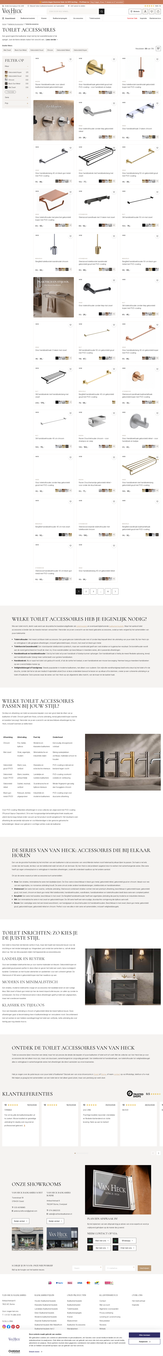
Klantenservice (155, 18)
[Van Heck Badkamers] (12, 11)
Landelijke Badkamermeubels (46, 1309)
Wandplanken (72, 1329)
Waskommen (72, 1321)
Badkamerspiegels (60, 18)
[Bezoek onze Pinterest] (13, 1327)
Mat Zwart (7, 50)
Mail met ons (100, 1241)
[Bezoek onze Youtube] (18, 1327)
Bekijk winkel (19, 1221)
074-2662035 (53, 1210)
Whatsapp (126, 1241)
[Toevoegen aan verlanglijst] (71, 59)
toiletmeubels (82, 626)
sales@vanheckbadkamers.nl (59, 1214)
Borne (103, 1074)
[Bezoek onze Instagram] (4, 1327)
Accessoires (78, 18)
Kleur (7, 66)
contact (117, 1074)
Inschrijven (144, 1268)
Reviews (102, 1325)
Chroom (50, 50)
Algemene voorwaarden (109, 1309)
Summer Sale (132, 18)
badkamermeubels (116, 626)
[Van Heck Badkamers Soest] (27, 1239)
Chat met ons (126, 1248)
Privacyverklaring (106, 1313)
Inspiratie (143, 18)
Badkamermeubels (28, 18)
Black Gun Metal (21, 50)
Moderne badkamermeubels (46, 1317)
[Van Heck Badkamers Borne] (62, 1239)
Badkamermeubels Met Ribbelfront (48, 1325)
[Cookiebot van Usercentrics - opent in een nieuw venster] (14, 1351)
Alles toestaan (144, 1335)
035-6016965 (18, 1207)
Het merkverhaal (138, 1301)
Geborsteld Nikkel (63, 50)
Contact (102, 1301)
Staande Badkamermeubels (46, 1321)
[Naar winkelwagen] (158, 11)
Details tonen (34, 1352)
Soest (96, 1074)
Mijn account (104, 1305)
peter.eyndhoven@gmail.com (24, 1211)
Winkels (136, 11)
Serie (7, 97)
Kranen (44, 18)
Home (4, 24)
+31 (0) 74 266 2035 (12, 1315)
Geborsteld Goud (36, 50)
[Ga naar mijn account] (145, 11)
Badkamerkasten (74, 1305)
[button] (75, 1153)
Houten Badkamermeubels (45, 1301)
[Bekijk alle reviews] (135, 1094)
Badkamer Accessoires (15, 24)
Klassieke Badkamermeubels (46, 1305)
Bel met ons (101, 1248)
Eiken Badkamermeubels (44, 1313)
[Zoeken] (101, 11)
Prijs (6, 103)
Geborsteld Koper (80, 50)
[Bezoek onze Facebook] (8, 1327)
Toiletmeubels (94, 18)
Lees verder (51, 40)
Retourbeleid (104, 1321)
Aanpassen (143, 1342)
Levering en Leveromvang (109, 1317)
